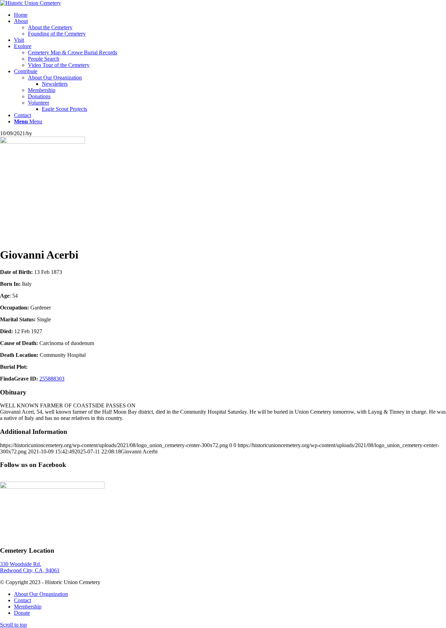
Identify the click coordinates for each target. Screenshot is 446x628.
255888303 (51, 379)
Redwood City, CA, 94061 (30, 570)
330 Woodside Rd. (20, 564)
